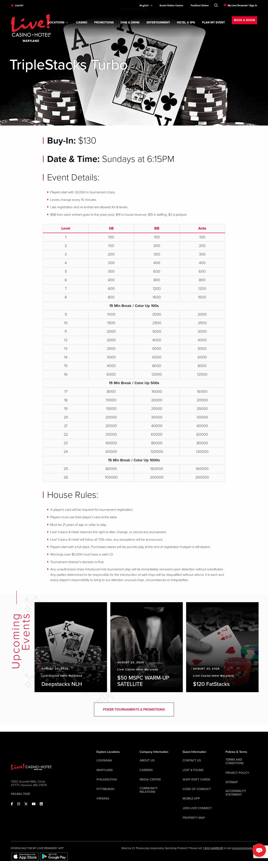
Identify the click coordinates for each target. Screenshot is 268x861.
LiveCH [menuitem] (19, 5)
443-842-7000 (20, 794)
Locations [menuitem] (56, 22)
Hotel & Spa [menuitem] (186, 22)
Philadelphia (107, 779)
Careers (146, 770)
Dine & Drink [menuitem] (130, 22)
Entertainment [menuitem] (158, 22)
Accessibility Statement (235, 792)
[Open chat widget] (259, 850)
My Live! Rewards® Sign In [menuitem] (242, 5)
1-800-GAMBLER (213, 848)
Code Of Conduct (197, 789)
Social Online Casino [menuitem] (171, 5)
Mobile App (191, 798)
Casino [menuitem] (81, 22)
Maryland (105, 770)
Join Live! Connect (197, 808)
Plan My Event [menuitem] (213, 22)
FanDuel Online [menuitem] (200, 5)
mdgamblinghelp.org (244, 848)
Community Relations (149, 790)
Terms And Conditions (234, 761)
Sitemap (231, 782)
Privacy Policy (237, 773)
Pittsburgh (105, 789)
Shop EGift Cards (196, 779)
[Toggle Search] (216, 4)
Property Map (194, 818)
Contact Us (192, 760)
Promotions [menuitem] (104, 22)
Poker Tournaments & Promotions (134, 709)
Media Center (150, 779)
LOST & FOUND (193, 770)
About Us (147, 760)
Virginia (103, 798)
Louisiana (104, 760)
